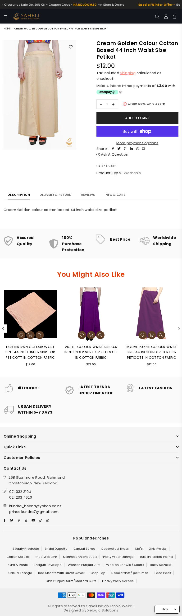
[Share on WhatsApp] (138, 149)
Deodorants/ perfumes (130, 573)
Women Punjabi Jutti (84, 565)
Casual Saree (84, 548)
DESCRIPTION (19, 194)
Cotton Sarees (18, 556)
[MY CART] (174, 16)
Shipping (127, 72)
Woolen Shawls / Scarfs (125, 565)
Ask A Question (114, 154)
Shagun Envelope (48, 565)
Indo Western (46, 556)
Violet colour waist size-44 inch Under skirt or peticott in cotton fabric (90, 352)
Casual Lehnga (20, 573)
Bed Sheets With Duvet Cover (61, 573)
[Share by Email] (144, 149)
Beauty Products (26, 548)
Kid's (139, 548)
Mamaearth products (80, 556)
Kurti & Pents (18, 565)
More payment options (137, 142)
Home (7, 28)
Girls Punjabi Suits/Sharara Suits (71, 581)
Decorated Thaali (115, 548)
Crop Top (98, 573)
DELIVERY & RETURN (55, 194)
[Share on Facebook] (113, 149)
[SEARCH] (157, 16)
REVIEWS (88, 194)
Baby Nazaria (161, 565)
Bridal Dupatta (56, 548)
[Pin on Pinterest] (125, 149)
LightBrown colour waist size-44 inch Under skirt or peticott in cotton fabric (30, 352)
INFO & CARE (115, 194)
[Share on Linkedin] (131, 149)
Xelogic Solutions (102, 610)
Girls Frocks (158, 548)
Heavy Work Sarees (118, 581)
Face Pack (163, 573)
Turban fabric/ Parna (156, 556)
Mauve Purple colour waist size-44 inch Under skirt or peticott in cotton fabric (152, 352)
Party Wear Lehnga (118, 556)
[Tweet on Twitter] (119, 149)
